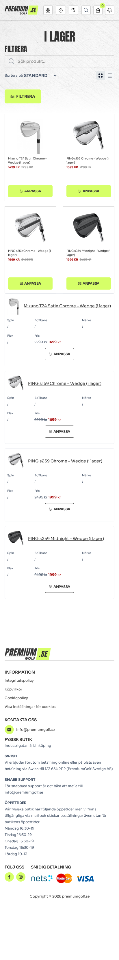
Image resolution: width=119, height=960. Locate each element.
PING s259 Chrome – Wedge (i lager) (29, 253)
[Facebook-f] (9, 877)
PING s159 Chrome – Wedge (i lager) (87, 160)
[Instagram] (20, 877)
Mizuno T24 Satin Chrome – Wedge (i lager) (27, 160)
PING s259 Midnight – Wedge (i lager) (88, 253)
